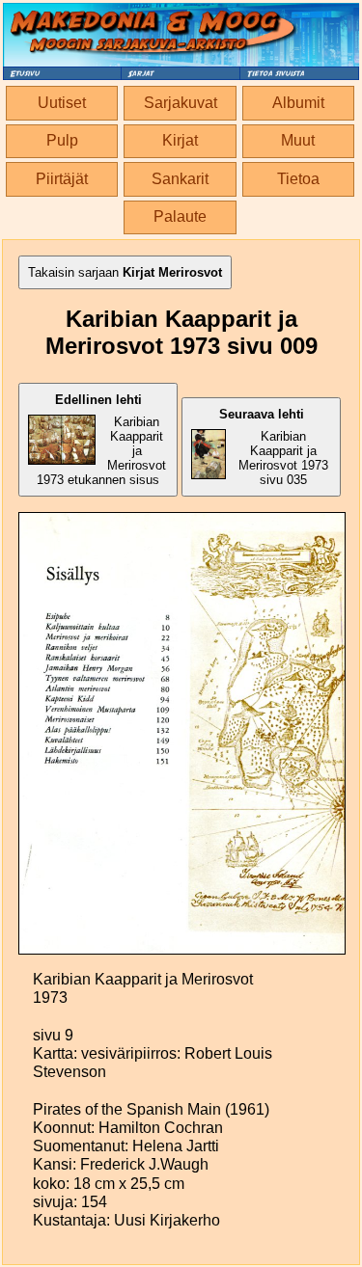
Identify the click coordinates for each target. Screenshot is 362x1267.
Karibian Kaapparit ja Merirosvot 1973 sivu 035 (274, 447)
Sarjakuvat (180, 102)
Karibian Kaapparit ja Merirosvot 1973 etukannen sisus (101, 439)
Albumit (298, 102)
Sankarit (180, 179)
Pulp (62, 140)
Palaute (180, 216)
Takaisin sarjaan (125, 272)
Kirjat (180, 140)
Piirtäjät (62, 179)
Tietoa (298, 179)
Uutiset (62, 102)
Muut (298, 140)
